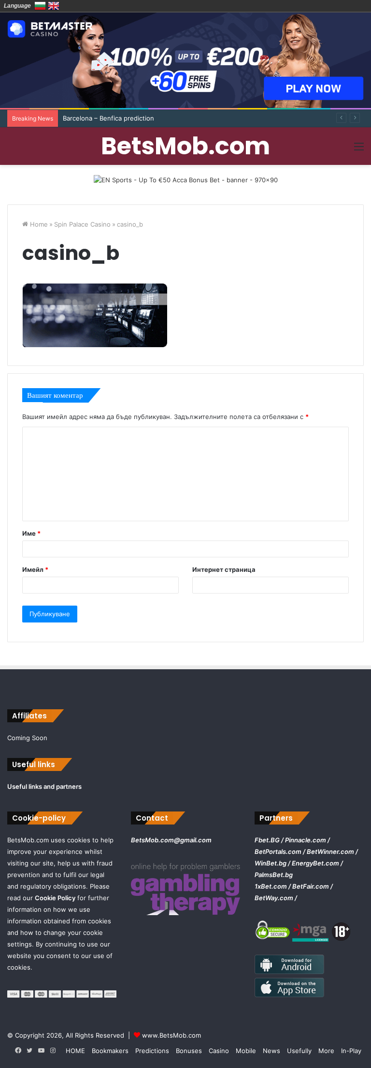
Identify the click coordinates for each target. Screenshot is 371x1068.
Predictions (152, 1050)
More (326, 1050)
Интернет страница (224, 569)
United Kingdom (53, 6)
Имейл (35, 569)
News (271, 1050)
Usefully (299, 1050)
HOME (75, 1050)
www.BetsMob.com (171, 1035)
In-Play (351, 1050)
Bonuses (189, 1050)
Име (31, 533)
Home (38, 224)
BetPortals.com (278, 851)
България (40, 6)
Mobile (246, 1050)
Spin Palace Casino (82, 224)
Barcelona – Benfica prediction (108, 118)
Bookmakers (110, 1050)
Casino (219, 1050)
